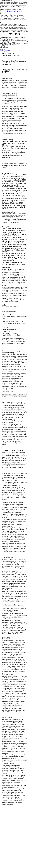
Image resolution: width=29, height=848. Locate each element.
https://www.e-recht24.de (10, 307)
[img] (14, 5)
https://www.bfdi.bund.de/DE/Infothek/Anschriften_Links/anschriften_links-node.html (14, 395)
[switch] (1, 21)
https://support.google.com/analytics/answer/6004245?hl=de (14, 761)
